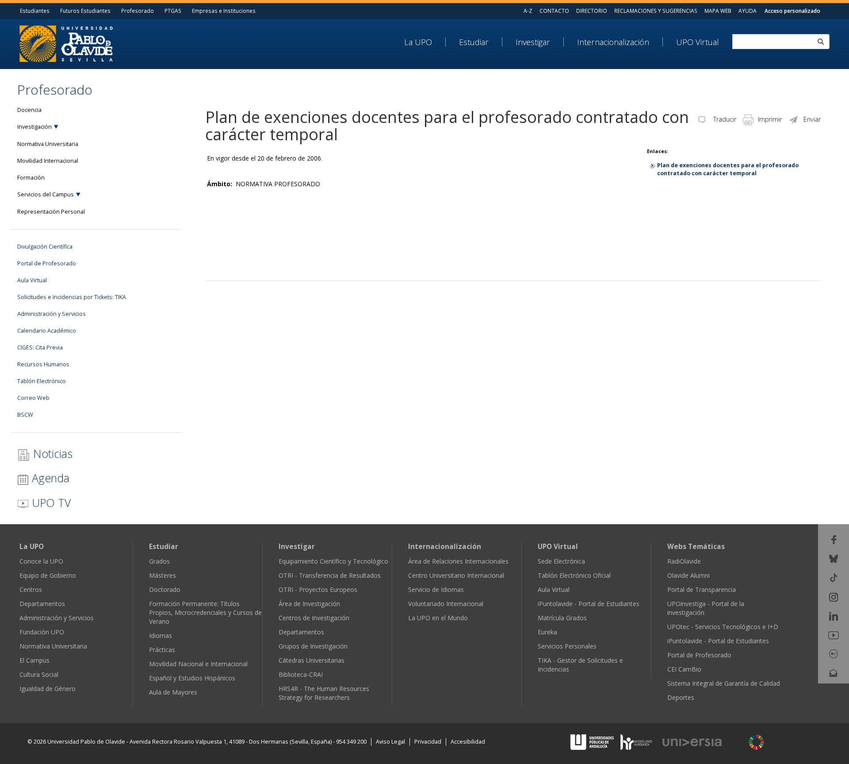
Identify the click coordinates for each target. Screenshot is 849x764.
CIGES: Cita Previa (40, 347)
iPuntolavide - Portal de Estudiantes (588, 603)
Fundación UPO (41, 632)
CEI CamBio (684, 669)
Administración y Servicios (51, 314)
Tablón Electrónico (41, 381)
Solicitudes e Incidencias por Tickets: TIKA (71, 297)
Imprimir (770, 119)
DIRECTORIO (591, 10)
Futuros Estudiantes (85, 10)
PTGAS (172, 10)
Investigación (34, 127)
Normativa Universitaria (47, 144)
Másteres (162, 575)
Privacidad (427, 741)
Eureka (547, 632)
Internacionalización (613, 42)
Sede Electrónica (561, 561)
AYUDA (747, 10)
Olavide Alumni (688, 575)
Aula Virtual (32, 280)
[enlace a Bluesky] (833, 558)
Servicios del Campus (45, 194)
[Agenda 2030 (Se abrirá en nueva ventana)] (756, 742)
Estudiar (474, 42)
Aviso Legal (390, 741)
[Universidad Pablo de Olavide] (66, 42)
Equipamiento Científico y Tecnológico (333, 561)
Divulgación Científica (45, 246)
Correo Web (33, 398)
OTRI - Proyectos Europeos (318, 589)
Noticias (51, 453)
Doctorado (164, 589)
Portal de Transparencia (701, 589)
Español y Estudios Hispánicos (192, 678)
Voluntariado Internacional (445, 603)
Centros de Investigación (314, 618)
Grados (159, 561)
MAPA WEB (717, 10)
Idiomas (160, 635)
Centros (30, 589)
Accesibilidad (468, 741)
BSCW (25, 414)
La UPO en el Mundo (438, 618)
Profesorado (137, 10)
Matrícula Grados (562, 618)
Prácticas (162, 649)
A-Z (528, 10)
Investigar (533, 42)
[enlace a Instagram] (833, 596)
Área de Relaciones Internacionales (458, 561)
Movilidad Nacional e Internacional (198, 664)
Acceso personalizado (792, 10)
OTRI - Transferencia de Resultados (330, 575)
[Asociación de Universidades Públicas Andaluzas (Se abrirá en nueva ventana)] (593, 741)
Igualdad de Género (47, 688)
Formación (31, 177)
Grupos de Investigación (313, 646)
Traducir (723, 119)
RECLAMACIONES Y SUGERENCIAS (655, 10)
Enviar (812, 119)
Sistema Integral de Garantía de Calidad (723, 683)
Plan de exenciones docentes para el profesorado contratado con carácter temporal (728, 169)
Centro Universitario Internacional (456, 575)
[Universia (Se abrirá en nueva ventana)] (701, 742)
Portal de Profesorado (46, 263)
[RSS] (834, 691)
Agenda (49, 477)
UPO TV (50, 502)
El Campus (34, 660)
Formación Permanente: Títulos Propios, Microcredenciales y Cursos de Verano (205, 612)
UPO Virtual (697, 42)
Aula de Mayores (173, 692)
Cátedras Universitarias (311, 660)
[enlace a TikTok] (833, 577)
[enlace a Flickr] (833, 653)
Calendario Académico (46, 330)
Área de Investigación (309, 603)
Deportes (680, 697)
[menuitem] (425, 42)
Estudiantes (35, 10)
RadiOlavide (684, 561)
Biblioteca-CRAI (301, 674)
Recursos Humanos (43, 364)
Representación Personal (51, 211)
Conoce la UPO (41, 561)
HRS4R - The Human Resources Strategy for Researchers (324, 693)
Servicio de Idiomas (436, 589)
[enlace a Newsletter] (833, 672)
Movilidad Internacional (47, 161)
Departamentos (42, 603)
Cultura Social (38, 674)
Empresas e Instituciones (224, 10)
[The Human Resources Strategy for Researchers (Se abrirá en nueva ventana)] (636, 741)
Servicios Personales (567, 646)
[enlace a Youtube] (833, 634)
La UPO (418, 42)
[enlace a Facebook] (834, 539)
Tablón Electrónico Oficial (574, 575)
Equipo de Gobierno (47, 575)
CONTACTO (554, 10)
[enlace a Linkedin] (833, 615)
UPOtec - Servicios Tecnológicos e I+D (722, 626)
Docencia (29, 110)
